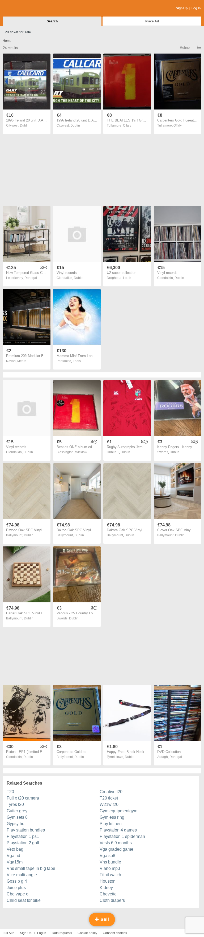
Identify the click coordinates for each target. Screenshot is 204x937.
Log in (41, 933)
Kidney (106, 887)
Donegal (30, 278)
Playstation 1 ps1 (23, 836)
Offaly (127, 125)
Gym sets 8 (17, 817)
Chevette (108, 894)
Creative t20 (111, 791)
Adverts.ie (23, 8)
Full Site (8, 933)
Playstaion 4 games (118, 830)
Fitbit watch (110, 875)
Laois (77, 361)
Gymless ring (112, 817)
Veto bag (15, 849)
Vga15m (15, 862)
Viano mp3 (110, 868)
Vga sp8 (107, 855)
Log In (196, 8)
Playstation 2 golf (23, 843)
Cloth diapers (112, 900)
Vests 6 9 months (116, 843)
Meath (21, 361)
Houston (108, 881)
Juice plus (16, 887)
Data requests (62, 933)
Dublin (24, 125)
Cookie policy (87, 933)
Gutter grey (17, 811)
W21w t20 (109, 804)
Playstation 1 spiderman (122, 836)
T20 (10, 791)
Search (52, 21)
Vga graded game (116, 849)
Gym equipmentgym (118, 811)
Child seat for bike (24, 900)
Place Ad (152, 21)
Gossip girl (17, 881)
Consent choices (115, 933)
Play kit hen (111, 823)
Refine (185, 48)
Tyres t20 (15, 804)
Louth (127, 278)
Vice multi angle (22, 875)
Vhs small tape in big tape (31, 868)
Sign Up (182, 8)
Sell (104, 919)
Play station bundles (26, 830)
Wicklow (81, 452)
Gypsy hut (16, 823)
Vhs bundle (110, 862)
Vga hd (13, 855)
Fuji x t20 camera (23, 798)
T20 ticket (109, 798)
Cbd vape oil (19, 894)
